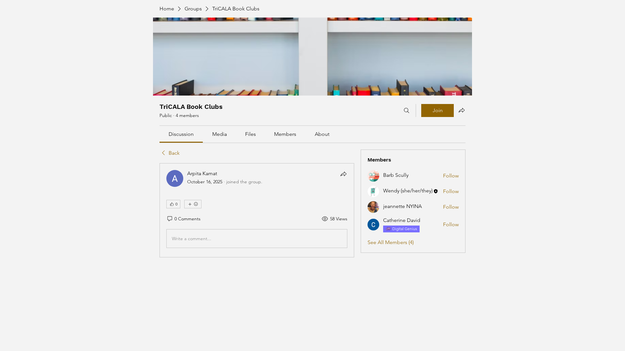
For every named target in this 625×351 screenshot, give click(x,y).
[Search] (406, 110)
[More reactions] (192, 204)
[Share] (343, 174)
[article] (257, 210)
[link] (181, 134)
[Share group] (461, 110)
